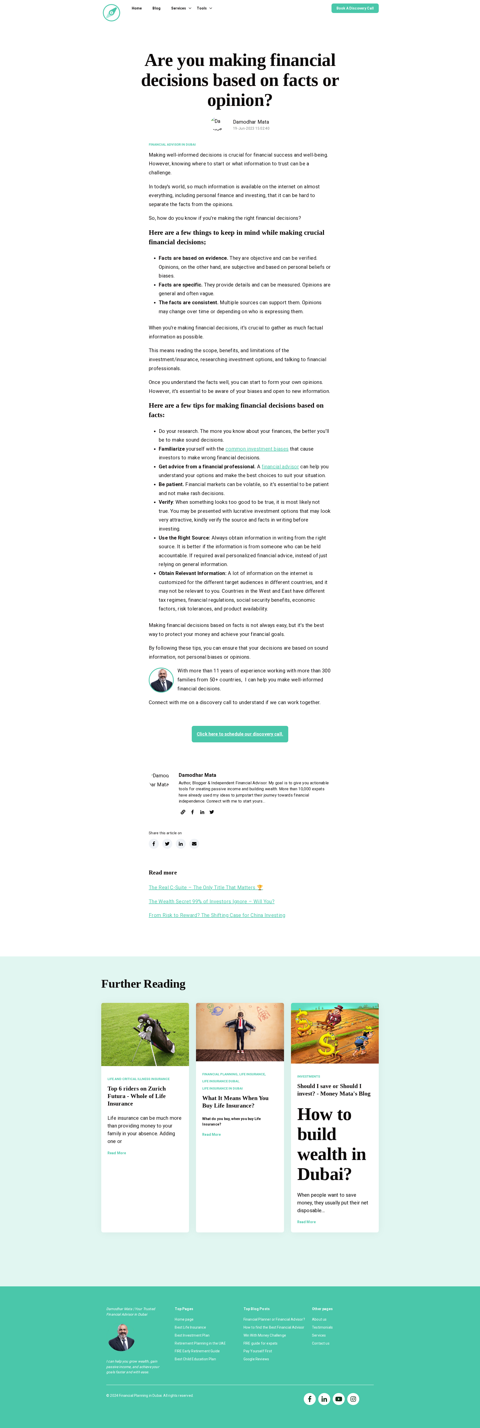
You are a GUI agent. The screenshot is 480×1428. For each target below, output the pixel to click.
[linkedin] (202, 812)
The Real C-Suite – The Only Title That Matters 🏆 (206, 887)
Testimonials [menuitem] (322, 1327)
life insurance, (252, 1074)
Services (178, 8)
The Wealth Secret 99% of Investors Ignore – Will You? (211, 901)
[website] (183, 812)
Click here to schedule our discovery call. (240, 734)
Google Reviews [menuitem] (256, 1359)
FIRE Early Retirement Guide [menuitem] (197, 1351)
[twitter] (212, 812)
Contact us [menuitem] (321, 1343)
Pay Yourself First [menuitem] (258, 1351)
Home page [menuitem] (184, 1319)
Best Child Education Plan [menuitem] (195, 1359)
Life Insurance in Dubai (222, 1088)
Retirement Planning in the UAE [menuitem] (200, 1343)
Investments (308, 1076)
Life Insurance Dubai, (221, 1081)
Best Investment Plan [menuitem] (192, 1335)
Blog (156, 8)
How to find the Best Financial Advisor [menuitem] (274, 1327)
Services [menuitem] (319, 1335)
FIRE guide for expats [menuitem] (261, 1343)
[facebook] (192, 812)
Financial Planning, (220, 1074)
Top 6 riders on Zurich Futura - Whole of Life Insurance (137, 1096)
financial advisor (280, 467)
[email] (194, 844)
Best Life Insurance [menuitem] (190, 1327)
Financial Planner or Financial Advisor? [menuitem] (274, 1319)
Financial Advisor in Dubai (172, 144)
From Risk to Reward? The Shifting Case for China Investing (217, 915)
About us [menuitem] (319, 1319)
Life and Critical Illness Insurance (139, 1079)
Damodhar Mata (251, 122)
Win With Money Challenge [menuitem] (265, 1335)
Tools (202, 8)
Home (137, 8)
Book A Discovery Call (355, 8)
